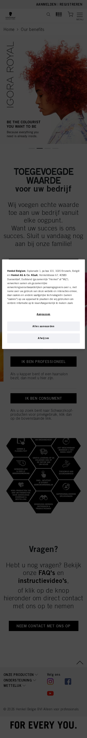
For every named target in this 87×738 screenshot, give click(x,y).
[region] (43, 304)
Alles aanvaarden (43, 326)
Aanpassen (43, 314)
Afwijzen (43, 338)
